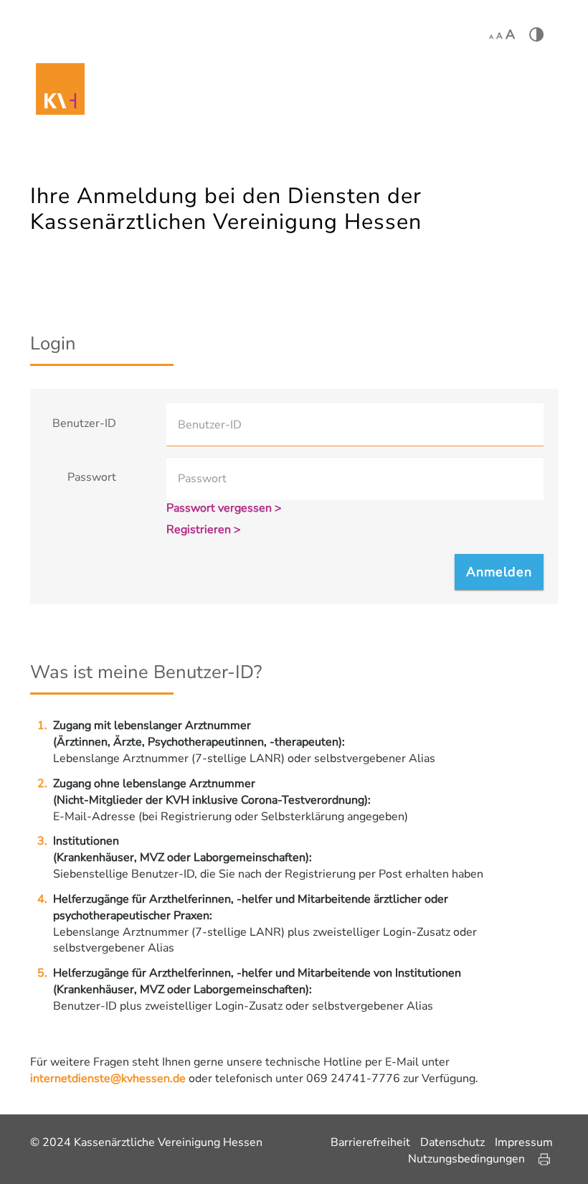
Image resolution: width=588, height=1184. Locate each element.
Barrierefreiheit (370, 1142)
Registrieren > (203, 529)
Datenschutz (452, 1142)
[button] (499, 572)
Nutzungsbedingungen (466, 1159)
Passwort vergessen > (224, 508)
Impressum (524, 1142)
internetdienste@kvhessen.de (108, 1078)
